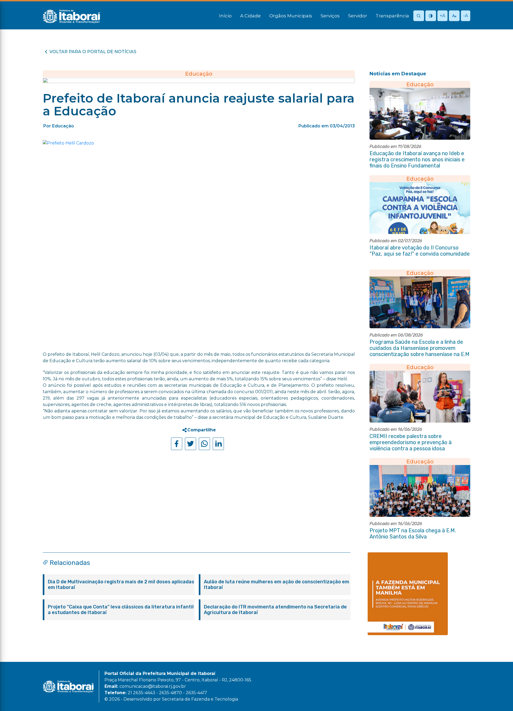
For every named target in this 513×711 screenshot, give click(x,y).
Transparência (392, 15)
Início (225, 15)
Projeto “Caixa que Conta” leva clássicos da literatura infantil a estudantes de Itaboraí (121, 609)
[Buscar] (418, 16)
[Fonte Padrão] (454, 16)
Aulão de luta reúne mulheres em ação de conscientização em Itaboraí (276, 584)
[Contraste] (430, 16)
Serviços (330, 15)
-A (465, 15)
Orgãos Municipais (290, 15)
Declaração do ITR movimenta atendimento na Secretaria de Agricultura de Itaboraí (275, 609)
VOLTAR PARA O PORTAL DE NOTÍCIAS (92, 51)
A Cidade (250, 15)
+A (442, 15)
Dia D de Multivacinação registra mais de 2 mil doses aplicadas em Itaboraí (121, 584)
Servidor (357, 15)
